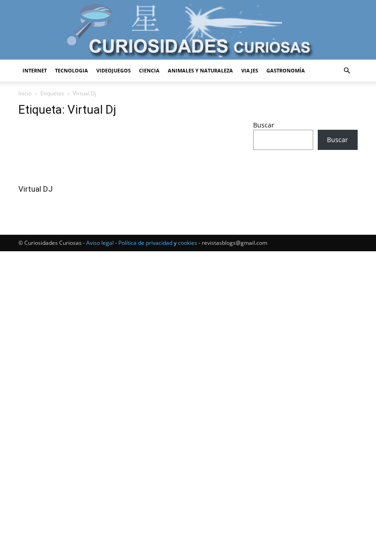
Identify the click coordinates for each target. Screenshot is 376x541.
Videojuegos (113, 70)
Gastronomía (285, 70)
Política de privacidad (145, 243)
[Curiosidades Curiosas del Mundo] (188, 30)
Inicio (25, 93)
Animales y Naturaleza (200, 70)
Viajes (249, 70)
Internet (34, 70)
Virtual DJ (35, 188)
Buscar (263, 125)
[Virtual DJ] (70, 152)
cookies (187, 243)
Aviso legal (100, 243)
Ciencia (149, 70)
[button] (347, 70)
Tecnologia (71, 70)
